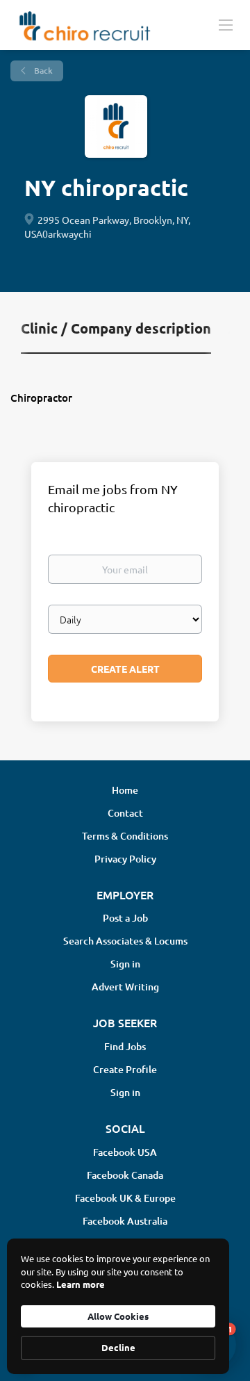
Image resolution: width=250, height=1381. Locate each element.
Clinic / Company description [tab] (116, 328)
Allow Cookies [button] (118, 1316)
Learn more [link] (80, 1284)
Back (42, 70)
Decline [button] (118, 1347)
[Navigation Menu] (226, 24)
